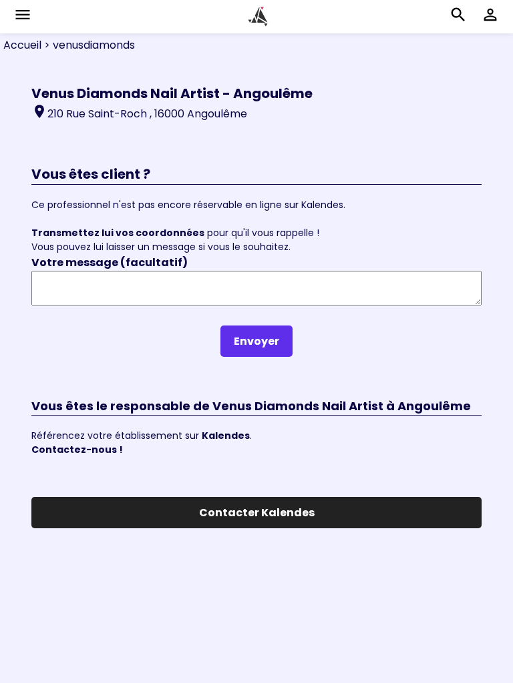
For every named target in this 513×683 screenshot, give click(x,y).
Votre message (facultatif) (109, 262)
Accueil (22, 45)
